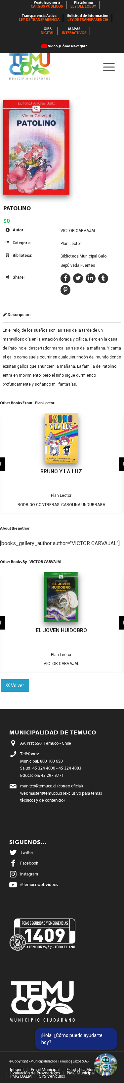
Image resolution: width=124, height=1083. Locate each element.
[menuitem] (46, 5)
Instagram (29, 873)
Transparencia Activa (39, 18)
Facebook (29, 863)
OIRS (47, 31)
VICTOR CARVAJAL (78, 230)
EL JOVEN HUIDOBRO (61, 630)
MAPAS (74, 31)
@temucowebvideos (39, 884)
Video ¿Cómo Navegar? (67, 46)
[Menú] (106, 66)
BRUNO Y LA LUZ (61, 471)
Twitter (26, 852)
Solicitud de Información (87, 18)
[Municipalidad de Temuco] (51, 66)
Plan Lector (71, 243)
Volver (17, 685)
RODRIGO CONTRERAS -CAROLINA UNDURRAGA (61, 504)
